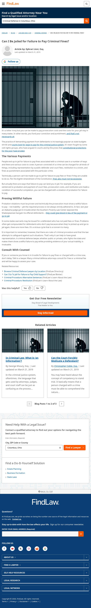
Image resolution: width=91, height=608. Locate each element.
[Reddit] (37, 548)
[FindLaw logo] (14, 4)
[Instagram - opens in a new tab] (28, 548)
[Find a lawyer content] (86, 565)
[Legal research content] (86, 580)
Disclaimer (23, 601)
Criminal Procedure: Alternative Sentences (23, 277)
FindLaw (5, 33)
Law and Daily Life (24, 33)
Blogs (13, 33)
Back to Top (47, 491)
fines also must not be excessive (67, 179)
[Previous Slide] (29, 403)
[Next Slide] (61, 403)
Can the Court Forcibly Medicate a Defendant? (65, 359)
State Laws (12, 477)
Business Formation (16, 473)
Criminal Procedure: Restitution (18, 280)
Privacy (13, 601)
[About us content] (86, 557)
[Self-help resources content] (86, 572)
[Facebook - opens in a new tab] (4, 548)
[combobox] (34, 447)
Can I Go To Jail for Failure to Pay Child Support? (25, 274)
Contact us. (16, 519)
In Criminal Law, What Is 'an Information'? (22, 359)
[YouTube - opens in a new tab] (12, 548)
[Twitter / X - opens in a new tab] (20, 548)
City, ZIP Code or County (16, 442)
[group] (45, 368)
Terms (4, 601)
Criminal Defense (41, 33)
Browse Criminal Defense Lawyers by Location (24, 271)
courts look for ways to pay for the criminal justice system (38, 144)
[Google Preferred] (45, 548)
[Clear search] (60, 447)
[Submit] (81, 534)
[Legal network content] (86, 588)
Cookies (34, 601)
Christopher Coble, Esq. (66, 366)
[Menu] (3, 3)
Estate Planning (14, 469)
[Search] (86, 3)
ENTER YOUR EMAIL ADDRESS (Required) (18, 529)
